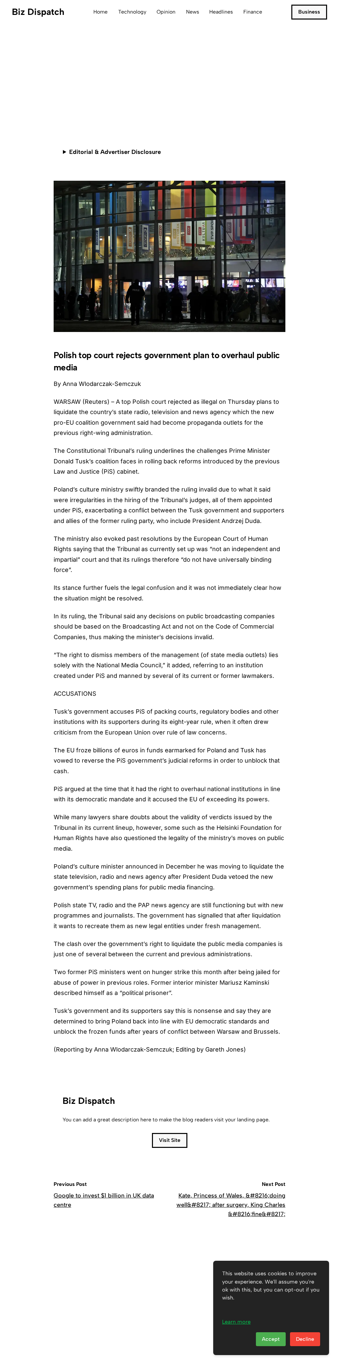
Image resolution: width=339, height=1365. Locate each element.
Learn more (236, 1322)
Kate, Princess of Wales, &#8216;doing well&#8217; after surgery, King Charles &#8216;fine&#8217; (230, 1205)
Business (309, 12)
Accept (271, 1339)
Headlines (221, 12)
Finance (252, 12)
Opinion (166, 12)
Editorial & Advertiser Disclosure (115, 152)
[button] (279, 111)
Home (100, 12)
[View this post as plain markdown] (268, 111)
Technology (132, 12)
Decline (305, 1339)
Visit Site (169, 1140)
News (192, 12)
